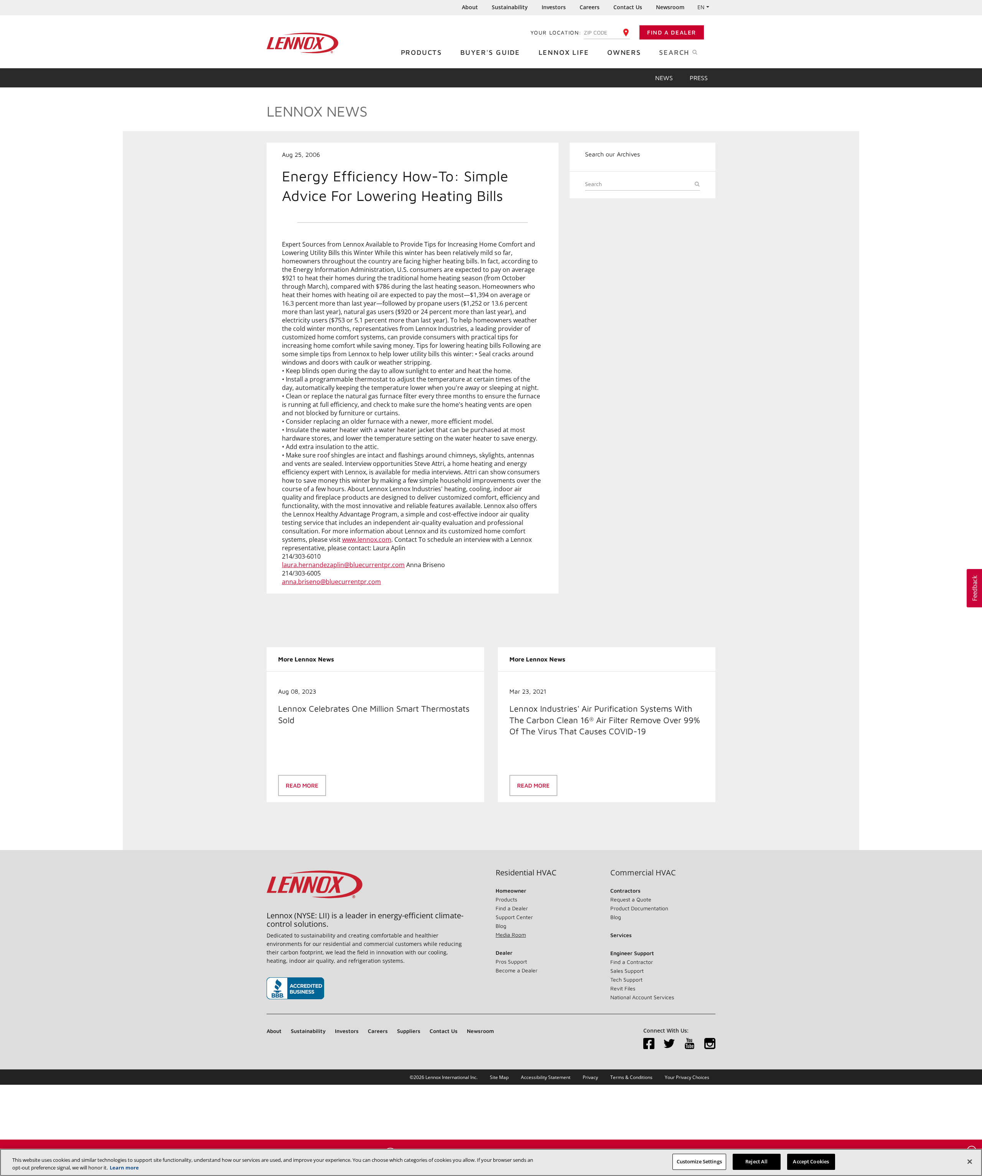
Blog (501, 926)
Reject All (756, 1161)
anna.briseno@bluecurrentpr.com (331, 581)
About (470, 7)
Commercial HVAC (643, 872)
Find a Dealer (671, 32)
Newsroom (670, 7)
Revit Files (622, 988)
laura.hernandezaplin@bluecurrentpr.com (343, 565)
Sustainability (510, 7)
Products (421, 52)
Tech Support (626, 979)
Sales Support (627, 970)
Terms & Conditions (631, 1077)
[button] (974, 588)
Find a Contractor (631, 962)
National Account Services (642, 997)
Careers (590, 7)
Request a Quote (630, 899)
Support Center (514, 917)
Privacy (590, 1077)
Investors (554, 7)
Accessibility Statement (545, 1077)
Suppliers (408, 1031)
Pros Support (511, 961)
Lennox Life (564, 52)
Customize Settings (699, 1161)
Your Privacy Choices (687, 1077)
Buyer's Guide (490, 52)
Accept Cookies (811, 1161)
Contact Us (627, 7)
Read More (302, 785)
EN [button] (701, 7)
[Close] (969, 1161)
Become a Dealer (516, 970)
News (664, 77)
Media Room (511, 934)
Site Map (499, 1077)
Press (699, 77)
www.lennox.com (366, 539)
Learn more (124, 1167)
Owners (624, 52)
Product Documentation (639, 908)
